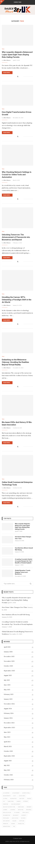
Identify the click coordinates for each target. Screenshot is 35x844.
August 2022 (8, 761)
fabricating (11, 801)
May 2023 (7, 737)
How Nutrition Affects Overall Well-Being (24, 549)
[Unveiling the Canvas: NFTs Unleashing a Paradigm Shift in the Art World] (17, 280)
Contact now (17, 2)
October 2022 (8, 751)
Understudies (6, 826)
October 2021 (8, 775)
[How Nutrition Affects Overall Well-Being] (7, 551)
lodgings (12, 809)
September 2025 (9, 671)
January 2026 (8, 652)
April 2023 (7, 742)
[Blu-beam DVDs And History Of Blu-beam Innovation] (17, 405)
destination (13, 798)
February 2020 (8, 779)
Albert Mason (6, 60)
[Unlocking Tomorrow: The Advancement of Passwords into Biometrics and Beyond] (17, 217)
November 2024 (9, 704)
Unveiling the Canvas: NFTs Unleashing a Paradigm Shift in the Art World (16, 299)
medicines (28, 809)
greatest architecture (9, 807)
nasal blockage (7, 812)
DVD (4, 801)
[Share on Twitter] (17, 76)
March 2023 (8, 746)
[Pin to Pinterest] (19, 76)
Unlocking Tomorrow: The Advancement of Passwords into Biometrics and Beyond (16, 237)
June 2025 (7, 685)
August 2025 (8, 675)
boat (14, 795)
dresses (29, 798)
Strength (5, 823)
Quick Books (15, 818)
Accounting (6, 793)
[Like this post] (13, 76)
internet (29, 807)
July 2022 (7, 765)
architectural (26, 793)
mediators (20, 809)
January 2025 (8, 699)
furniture (5, 804)
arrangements (7, 795)
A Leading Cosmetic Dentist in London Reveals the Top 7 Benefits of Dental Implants (23, 561)
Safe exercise (6, 820)
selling (14, 820)
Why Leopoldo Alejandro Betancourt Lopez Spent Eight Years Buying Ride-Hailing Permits (17, 54)
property (23, 815)
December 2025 (9, 656)
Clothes (5, 798)
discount (21, 798)
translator (21, 823)
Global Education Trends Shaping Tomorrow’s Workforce (22, 572)
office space (25, 812)
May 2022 (7, 770)
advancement (15, 793)
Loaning (5, 809)
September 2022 (9, 756)
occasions (17, 812)
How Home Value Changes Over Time (23, 537)
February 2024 (8, 713)
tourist (13, 823)
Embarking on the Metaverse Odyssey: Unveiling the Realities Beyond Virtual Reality (15, 362)
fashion (19, 801)
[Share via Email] (21, 76)
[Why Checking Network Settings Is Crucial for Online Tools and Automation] (17, 155)
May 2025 (7, 690)
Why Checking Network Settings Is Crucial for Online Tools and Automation (16, 174)
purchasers (6, 818)
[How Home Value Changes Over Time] (7, 539)
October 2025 (8, 666)
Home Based (21, 807)
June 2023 (7, 732)
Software (21, 820)
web (14, 826)
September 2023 (9, 727)
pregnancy (16, 815)
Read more (6, 72)
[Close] (2, 2)
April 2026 (7, 647)
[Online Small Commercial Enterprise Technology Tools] (17, 465)
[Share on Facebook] (15, 76)
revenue (23, 818)
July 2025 (7, 680)
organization (6, 815)
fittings (25, 801)
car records (22, 795)
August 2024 (8, 708)
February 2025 (8, 694)
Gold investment (15, 804)
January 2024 (8, 718)
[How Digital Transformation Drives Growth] (17, 95)
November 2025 (9, 661)
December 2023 (9, 723)
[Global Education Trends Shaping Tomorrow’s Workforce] (7, 573)
